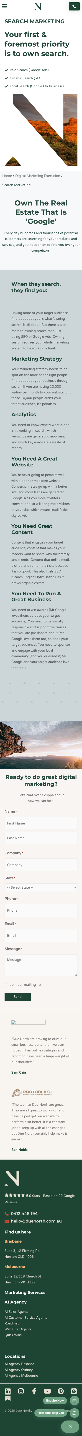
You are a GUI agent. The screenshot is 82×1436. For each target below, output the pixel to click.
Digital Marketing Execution (37, 176)
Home (7, 176)
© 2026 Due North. (18, 1410)
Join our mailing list (25, 985)
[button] (4, 6)
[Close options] (70, 1426)
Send (18, 997)
